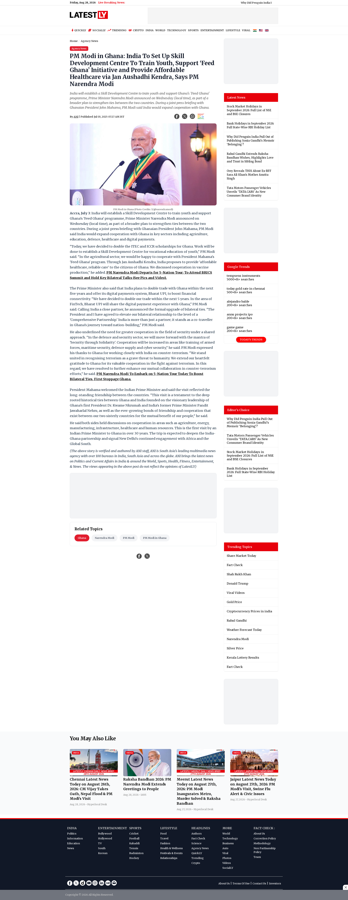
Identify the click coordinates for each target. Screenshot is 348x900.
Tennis (133, 848)
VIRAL (246, 30)
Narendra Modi (104, 538)
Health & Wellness (171, 848)
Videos (226, 863)
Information (75, 838)
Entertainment (112, 828)
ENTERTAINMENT (212, 30)
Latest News (236, 97)
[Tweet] (147, 556)
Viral (225, 853)
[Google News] (108, 883)
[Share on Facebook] (139, 556)
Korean (102, 853)
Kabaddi (134, 843)
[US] (261, 30)
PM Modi (128, 538)
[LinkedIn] (101, 883)
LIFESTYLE (233, 30)
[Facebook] (69, 883)
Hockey (134, 858)
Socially (99, 30)
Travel (164, 838)
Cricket (133, 833)
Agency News (200, 848)
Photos (226, 858)
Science (196, 843)
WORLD (160, 30)
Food (163, 833)
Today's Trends (251, 339)
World (226, 833)
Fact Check (198, 838)
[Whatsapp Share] (192, 116)
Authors (196, 833)
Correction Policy (265, 838)
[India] (255, 30)
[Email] (114, 883)
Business (228, 843)
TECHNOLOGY (176, 30)
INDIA (150, 30)
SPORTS (193, 30)
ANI (76, 116)
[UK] (267, 30)
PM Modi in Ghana (154, 538)
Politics (71, 833)
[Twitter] (76, 883)
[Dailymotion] (82, 883)
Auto (225, 848)
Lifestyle (168, 828)
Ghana (82, 538)
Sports (135, 828)
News (70, 848)
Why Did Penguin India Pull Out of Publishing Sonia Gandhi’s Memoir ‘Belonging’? (271, 2)
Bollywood (105, 833)
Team (257, 857)
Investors (275, 883)
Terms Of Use (241, 883)
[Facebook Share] (177, 116)
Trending (119, 30)
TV (100, 843)
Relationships (168, 858)
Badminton (136, 853)
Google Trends (238, 267)
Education (73, 843)
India (72, 828)
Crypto (138, 30)
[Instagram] (95, 883)
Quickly (80, 30)
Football (134, 838)
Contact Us (259, 883)
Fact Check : (264, 828)
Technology (230, 838)
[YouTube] (89, 883)
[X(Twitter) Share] (184, 116)
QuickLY (196, 853)
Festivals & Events (171, 853)
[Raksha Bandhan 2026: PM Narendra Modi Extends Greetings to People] (147, 775)
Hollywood (105, 838)
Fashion (165, 843)
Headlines (200, 828)
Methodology (262, 843)
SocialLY (227, 868)
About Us (259, 833)
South (101, 848)
